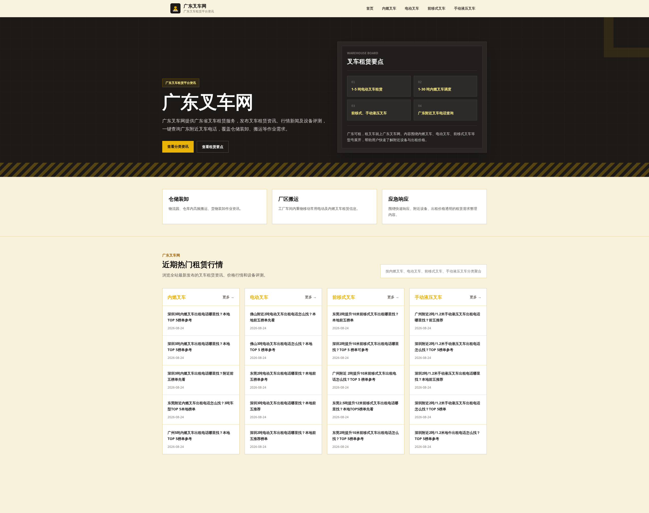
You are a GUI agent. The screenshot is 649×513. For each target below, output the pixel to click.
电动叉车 (412, 8)
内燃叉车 (389, 8)
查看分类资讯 (178, 146)
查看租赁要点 (212, 146)
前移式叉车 (436, 8)
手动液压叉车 (464, 8)
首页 (369, 8)
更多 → (228, 297)
